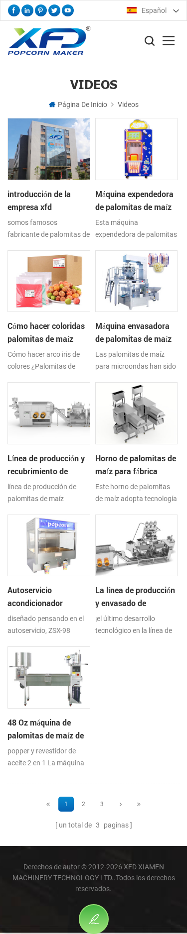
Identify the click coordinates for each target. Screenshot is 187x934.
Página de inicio (82, 104)
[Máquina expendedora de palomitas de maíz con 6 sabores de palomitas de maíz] (136, 179)
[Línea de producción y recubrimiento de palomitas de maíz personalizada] (48, 443)
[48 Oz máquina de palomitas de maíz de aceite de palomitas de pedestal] (48, 707)
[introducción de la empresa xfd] (48, 179)
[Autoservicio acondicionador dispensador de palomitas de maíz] (48, 576)
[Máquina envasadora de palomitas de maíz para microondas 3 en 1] (136, 311)
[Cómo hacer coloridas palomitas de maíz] (48, 311)
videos (128, 104)
